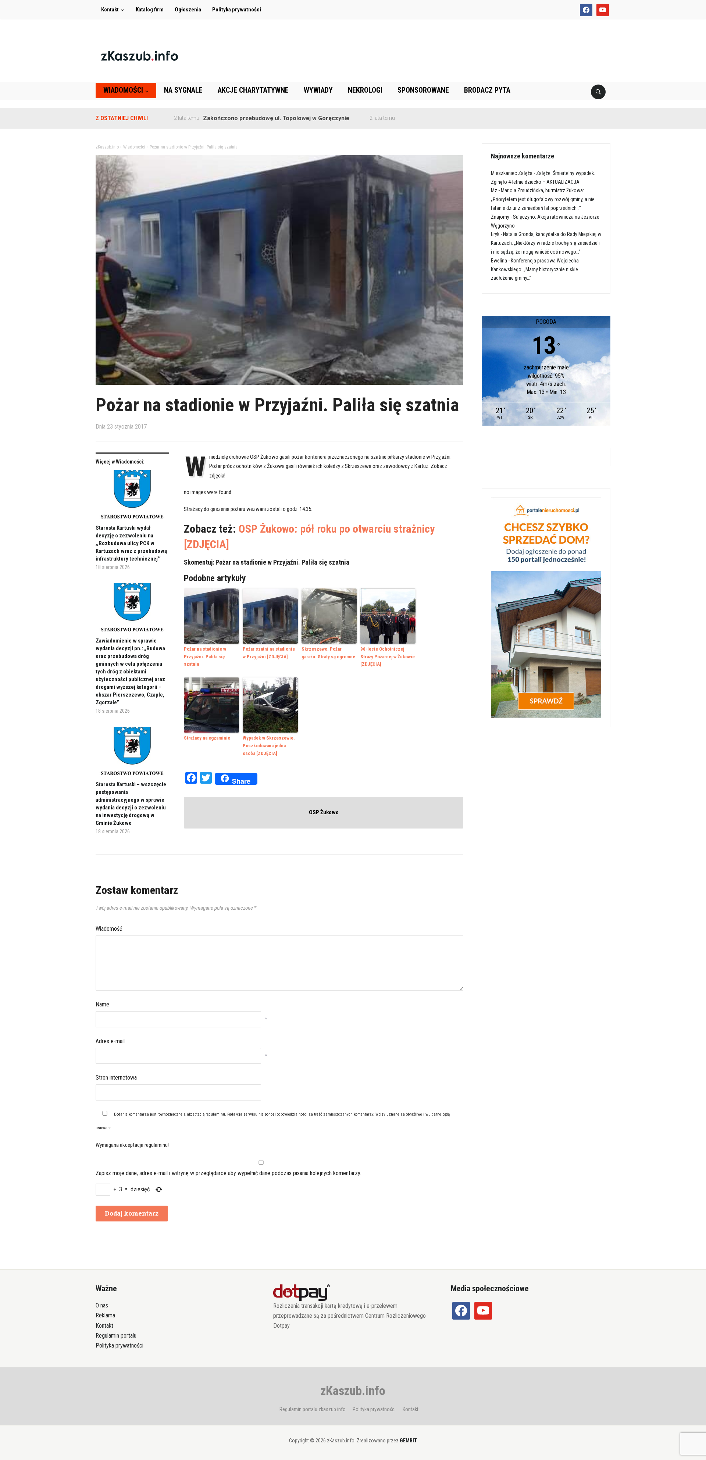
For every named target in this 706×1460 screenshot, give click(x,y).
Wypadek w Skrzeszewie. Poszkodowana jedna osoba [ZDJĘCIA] (269, 745)
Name (102, 1004)
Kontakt (110, 9)
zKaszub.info (353, 1390)
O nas (102, 1305)
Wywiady (318, 90)
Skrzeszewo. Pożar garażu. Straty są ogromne (328, 652)
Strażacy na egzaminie (207, 738)
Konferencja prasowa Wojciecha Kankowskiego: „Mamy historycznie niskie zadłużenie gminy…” (535, 269)
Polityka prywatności (236, 9)
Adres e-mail (110, 1041)
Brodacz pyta (487, 90)
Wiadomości (123, 90)
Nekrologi (365, 90)
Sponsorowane (423, 90)
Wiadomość (109, 928)
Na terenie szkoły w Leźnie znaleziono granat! (424, 118)
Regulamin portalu (116, 1335)
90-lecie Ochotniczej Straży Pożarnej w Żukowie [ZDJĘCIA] (387, 656)
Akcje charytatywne (253, 90)
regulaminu (215, 1114)
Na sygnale (183, 90)
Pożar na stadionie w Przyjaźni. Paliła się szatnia (205, 656)
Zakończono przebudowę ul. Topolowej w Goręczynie (238, 118)
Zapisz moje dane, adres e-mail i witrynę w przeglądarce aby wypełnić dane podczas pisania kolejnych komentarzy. (228, 1173)
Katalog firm (150, 9)
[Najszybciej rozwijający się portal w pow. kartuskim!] (139, 55)
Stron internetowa (116, 1077)
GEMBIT (408, 1440)
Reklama (105, 1315)
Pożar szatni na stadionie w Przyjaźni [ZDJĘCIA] (269, 652)
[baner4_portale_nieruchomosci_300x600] (546, 607)
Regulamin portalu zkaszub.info (312, 1409)
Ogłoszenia (188, 9)
